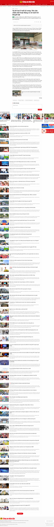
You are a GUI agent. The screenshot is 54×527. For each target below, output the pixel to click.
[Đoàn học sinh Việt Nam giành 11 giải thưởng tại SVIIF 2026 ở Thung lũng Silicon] (4, 149)
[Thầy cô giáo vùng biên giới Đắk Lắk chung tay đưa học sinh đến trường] (4, 277)
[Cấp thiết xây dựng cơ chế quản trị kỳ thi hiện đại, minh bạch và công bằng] (4, 455)
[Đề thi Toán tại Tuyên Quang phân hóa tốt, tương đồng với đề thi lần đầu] (4, 209)
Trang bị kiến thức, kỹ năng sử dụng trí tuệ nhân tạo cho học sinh (38, 121)
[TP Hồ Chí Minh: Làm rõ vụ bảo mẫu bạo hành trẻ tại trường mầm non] (4, 325)
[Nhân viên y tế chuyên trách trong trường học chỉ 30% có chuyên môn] (4, 284)
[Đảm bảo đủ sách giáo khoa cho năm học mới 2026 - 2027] (4, 135)
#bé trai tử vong (36, 100)
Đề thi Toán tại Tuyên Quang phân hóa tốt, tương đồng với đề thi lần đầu (22, 207)
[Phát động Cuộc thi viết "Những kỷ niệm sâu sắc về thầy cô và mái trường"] (4, 163)
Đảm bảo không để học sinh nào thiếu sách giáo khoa (19, 126)
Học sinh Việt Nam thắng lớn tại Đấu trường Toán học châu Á (20, 368)
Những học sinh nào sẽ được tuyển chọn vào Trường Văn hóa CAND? (22, 446)
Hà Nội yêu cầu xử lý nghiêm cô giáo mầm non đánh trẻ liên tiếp (16, 121)
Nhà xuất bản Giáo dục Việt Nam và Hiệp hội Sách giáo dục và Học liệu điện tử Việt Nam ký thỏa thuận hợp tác (24, 461)
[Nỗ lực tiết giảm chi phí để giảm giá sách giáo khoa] (4, 399)
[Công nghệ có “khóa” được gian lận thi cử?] (4, 477)
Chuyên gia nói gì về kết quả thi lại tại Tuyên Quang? (19, 139)
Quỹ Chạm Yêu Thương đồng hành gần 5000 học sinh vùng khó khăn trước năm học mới (24, 254)
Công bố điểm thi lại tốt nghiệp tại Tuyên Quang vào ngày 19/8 (21, 201)
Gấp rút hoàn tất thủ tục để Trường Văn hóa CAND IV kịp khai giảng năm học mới (24, 329)
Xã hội (26, 4)
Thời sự (6, 4)
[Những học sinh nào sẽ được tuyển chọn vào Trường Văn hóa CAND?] (4, 448)
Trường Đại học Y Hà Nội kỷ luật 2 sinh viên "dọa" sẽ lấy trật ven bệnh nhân (23, 302)
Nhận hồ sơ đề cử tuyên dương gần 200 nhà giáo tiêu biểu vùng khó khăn (22, 168)
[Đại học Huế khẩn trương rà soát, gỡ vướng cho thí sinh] (4, 216)
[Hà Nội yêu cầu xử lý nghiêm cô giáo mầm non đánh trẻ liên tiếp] (16, 116)
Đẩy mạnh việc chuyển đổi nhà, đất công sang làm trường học (20, 288)
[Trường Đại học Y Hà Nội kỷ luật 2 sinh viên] (4, 304)
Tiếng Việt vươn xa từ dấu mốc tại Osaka (17, 187)
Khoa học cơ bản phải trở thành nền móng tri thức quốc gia (17, 6)
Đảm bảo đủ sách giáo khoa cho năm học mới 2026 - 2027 (20, 133)
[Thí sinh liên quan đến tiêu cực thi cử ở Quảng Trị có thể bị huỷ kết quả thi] (4, 420)
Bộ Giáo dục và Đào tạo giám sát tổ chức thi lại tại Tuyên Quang (21, 260)
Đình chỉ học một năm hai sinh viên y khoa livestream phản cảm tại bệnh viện (23, 433)
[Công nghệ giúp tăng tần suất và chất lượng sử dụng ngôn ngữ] (4, 236)
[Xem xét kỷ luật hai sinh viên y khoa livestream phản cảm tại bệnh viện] (4, 492)
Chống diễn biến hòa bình (12, 4)
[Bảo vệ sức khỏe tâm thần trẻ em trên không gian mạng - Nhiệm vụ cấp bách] (4, 196)
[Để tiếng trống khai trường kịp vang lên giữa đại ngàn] (4, 385)
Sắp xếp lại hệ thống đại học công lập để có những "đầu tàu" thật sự (21, 404)
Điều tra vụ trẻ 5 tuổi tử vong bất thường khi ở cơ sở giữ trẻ (22, 25)
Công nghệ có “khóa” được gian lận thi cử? (17, 475)
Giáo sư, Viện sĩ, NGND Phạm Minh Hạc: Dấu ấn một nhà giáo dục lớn (21, 425)
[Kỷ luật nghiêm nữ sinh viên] (4, 485)
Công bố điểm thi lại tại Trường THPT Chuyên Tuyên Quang (20, 155)
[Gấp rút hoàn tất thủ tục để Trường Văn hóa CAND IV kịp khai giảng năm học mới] (4, 331)
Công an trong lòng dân (20, 4)
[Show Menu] (1, 4)
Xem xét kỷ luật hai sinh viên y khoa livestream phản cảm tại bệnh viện (22, 490)
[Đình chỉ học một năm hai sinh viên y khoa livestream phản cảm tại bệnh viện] (4, 435)
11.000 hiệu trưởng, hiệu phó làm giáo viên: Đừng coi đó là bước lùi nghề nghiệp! (24, 268)
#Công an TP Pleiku (21, 100)
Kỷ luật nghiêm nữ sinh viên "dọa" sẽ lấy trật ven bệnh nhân (20, 483)
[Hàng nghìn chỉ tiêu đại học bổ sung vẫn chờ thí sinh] (5, 116)
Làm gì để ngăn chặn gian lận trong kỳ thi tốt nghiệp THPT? (20, 505)
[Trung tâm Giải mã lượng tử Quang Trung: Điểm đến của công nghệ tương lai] (4, 470)
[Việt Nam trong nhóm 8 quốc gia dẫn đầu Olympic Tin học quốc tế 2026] (4, 222)
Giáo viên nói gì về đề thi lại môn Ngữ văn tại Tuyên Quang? (20, 227)
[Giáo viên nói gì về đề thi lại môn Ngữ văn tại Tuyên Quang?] (4, 229)
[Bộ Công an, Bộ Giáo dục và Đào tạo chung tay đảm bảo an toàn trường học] (4, 392)
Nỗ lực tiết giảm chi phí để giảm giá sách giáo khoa (19, 397)
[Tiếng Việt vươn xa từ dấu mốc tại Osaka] (4, 189)
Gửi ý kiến (40, 109)
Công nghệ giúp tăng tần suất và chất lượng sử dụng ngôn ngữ (21, 234)
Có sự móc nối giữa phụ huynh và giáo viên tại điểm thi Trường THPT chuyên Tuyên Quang (24, 345)
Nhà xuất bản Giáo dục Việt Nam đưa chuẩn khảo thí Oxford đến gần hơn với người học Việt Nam (24, 361)
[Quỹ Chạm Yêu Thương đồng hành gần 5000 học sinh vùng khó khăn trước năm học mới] (4, 255)
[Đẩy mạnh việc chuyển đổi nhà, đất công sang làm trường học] (4, 290)
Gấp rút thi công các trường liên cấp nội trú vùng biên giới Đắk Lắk (21, 498)
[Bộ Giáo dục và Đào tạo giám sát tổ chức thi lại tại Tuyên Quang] (4, 262)
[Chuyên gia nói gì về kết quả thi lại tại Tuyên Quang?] (4, 141)
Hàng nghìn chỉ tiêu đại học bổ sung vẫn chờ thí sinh (5, 121)
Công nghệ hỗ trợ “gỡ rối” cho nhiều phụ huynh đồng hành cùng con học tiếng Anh (24, 240)
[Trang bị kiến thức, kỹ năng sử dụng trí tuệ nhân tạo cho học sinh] (38, 116)
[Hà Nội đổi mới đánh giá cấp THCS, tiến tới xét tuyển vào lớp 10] (27, 116)
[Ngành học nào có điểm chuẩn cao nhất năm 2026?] (4, 311)
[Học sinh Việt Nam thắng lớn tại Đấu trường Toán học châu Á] (4, 370)
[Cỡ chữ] (36, 21)
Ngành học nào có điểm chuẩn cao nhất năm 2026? (19, 309)
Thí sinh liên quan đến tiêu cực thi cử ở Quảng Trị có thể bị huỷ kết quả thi (22, 418)
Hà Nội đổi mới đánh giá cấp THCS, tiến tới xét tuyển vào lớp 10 (27, 121)
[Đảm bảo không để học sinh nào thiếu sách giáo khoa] (4, 128)
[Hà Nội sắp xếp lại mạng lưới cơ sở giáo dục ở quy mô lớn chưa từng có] (4, 521)
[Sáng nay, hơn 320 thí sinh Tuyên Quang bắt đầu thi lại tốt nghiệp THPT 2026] (4, 249)
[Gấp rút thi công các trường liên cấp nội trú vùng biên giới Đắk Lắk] (4, 500)
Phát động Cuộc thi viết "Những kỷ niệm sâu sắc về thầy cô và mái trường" (23, 161)
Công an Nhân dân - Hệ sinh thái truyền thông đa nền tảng (27, 2)
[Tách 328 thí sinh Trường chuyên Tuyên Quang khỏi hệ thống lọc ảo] (4, 338)
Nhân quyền (5, 6)
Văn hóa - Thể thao (38, 4)
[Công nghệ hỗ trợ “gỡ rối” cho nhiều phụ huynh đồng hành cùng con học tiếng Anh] (4, 242)
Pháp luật (29, 4)
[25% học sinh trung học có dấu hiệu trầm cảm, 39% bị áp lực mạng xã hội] (4, 183)
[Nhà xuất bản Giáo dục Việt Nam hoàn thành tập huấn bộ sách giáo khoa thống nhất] (4, 442)
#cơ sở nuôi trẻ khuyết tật (28, 100)
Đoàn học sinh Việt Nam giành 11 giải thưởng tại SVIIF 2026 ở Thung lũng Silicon (23, 147)
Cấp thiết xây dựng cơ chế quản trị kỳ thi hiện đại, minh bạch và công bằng (23, 453)
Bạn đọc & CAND (44, 4)
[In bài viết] (38, 21)
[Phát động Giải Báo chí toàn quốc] (4, 377)
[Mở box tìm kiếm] (50, 4)
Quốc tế (33, 4)
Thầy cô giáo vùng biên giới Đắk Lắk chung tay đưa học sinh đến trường (22, 275)
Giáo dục (16, 8)
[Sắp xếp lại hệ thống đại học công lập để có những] (4, 406)
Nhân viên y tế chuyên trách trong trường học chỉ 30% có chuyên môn (22, 282)
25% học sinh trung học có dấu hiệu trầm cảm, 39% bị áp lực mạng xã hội (22, 181)
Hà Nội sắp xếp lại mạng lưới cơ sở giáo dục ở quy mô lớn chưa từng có (22, 519)
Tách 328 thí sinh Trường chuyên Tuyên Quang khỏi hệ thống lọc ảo (21, 336)
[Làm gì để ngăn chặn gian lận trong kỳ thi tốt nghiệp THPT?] (4, 507)
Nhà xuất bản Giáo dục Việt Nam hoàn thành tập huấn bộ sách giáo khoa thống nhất (24, 440)
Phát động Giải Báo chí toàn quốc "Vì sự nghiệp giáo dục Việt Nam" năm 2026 (23, 375)
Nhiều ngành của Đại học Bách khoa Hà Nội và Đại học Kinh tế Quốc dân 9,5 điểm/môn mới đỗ (25, 317)
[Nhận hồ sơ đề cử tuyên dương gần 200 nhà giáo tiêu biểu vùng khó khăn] (4, 170)
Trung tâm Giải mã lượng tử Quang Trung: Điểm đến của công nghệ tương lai (23, 468)
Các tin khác (3, 124)
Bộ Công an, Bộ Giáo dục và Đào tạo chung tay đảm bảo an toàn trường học (23, 390)
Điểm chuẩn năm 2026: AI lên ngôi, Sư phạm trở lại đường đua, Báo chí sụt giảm (23, 295)
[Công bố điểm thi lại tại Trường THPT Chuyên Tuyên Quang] (4, 157)
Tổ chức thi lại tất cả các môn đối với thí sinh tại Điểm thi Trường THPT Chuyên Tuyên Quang (25, 353)
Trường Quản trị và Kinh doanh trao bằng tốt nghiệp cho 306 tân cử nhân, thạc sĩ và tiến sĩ (24, 412)
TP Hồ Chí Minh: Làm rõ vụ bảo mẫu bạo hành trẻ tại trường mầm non (22, 323)
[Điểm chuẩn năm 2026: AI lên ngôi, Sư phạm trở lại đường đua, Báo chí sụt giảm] (4, 297)
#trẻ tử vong (15, 100)
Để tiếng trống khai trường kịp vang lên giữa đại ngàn (20, 383)
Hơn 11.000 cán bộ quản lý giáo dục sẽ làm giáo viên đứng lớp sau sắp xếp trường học (25, 513)
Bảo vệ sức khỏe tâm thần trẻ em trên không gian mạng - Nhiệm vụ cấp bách (23, 194)
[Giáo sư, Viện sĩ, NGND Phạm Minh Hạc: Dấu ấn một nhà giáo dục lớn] (4, 427)
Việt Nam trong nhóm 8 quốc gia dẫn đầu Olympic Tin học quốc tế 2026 (22, 220)
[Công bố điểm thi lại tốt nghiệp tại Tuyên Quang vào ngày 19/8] (4, 203)
